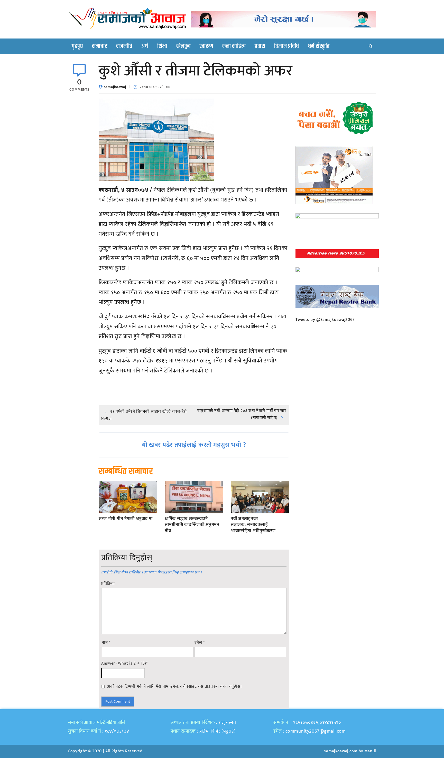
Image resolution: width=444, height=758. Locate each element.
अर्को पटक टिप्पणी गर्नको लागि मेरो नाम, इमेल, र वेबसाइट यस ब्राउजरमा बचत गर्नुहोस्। (174, 686)
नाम (106, 643)
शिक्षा (162, 46)
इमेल (200, 643)
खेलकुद (183, 46)
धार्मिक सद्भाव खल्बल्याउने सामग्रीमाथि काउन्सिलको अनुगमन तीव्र (192, 525)
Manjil (370, 751)
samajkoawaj (115, 87)
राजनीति (124, 46)
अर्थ (144, 46)
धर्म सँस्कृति (319, 46)
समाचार (99, 46)
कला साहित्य (234, 46)
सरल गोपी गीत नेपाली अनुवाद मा (126, 519)
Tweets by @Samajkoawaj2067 (325, 319)
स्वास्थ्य (206, 46)
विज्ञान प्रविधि (286, 46)
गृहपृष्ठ (77, 46)
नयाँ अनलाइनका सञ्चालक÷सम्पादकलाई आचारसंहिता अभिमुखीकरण (253, 525)
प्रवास (260, 46)
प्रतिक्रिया (108, 584)
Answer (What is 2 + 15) (124, 663)
